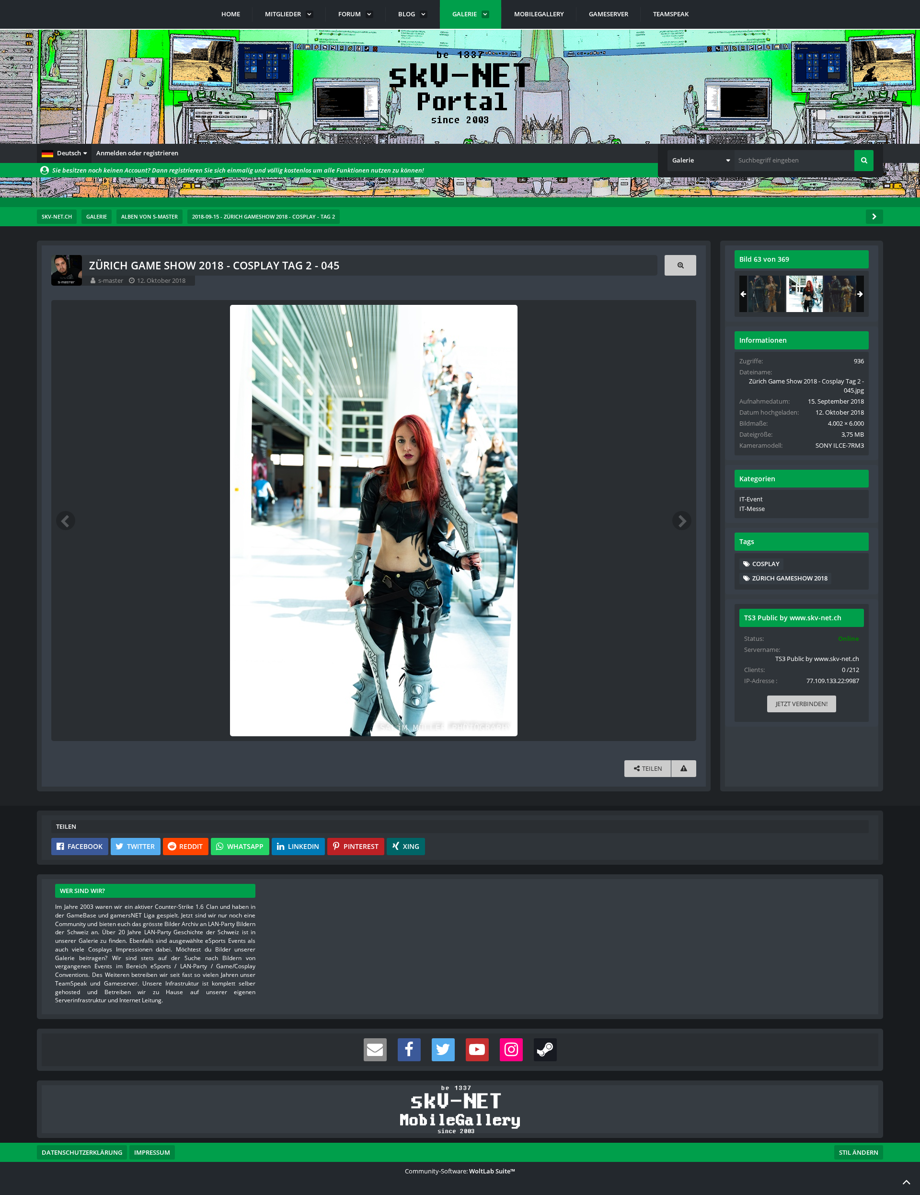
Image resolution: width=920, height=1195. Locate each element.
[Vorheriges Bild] (65, 520)
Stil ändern (858, 1152)
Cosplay (766, 563)
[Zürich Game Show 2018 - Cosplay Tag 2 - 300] (766, 294)
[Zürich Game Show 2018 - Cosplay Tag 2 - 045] (804, 294)
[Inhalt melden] (683, 768)
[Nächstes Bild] (681, 520)
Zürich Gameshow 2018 (790, 578)
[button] (64, 153)
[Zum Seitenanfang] (906, 1181)
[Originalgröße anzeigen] (680, 265)
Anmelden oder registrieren (137, 153)
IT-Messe (752, 508)
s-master (110, 280)
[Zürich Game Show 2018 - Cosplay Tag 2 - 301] (842, 294)
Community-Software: (460, 1171)
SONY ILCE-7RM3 (840, 445)
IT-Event (751, 499)
